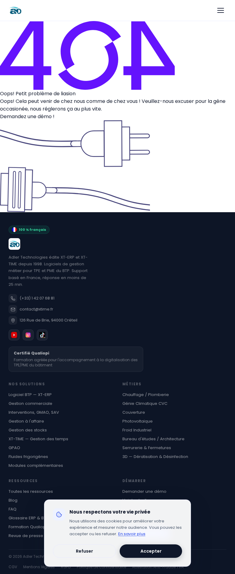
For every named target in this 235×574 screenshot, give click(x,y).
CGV (13, 566)
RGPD (66, 566)
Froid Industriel (136, 430)
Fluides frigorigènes (28, 457)
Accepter (151, 551)
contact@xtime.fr (36, 309)
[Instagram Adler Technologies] (28, 334)
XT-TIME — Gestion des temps (38, 439)
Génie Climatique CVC (144, 403)
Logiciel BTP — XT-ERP (30, 395)
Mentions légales (39, 566)
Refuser (84, 551)
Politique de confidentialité (101, 566)
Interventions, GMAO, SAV (34, 412)
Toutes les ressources (31, 491)
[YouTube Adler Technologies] (14, 334)
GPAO (14, 448)
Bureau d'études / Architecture (153, 439)
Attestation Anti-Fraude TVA (158, 566)
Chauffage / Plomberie (145, 395)
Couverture (133, 412)
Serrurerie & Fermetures (146, 448)
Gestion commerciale (30, 403)
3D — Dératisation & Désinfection (155, 457)
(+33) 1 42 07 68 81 (37, 298)
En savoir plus (131, 534)
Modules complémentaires (36, 465)
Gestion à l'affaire (26, 421)
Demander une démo (144, 491)
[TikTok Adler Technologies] (42, 334)
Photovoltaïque (137, 421)
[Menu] (220, 10)
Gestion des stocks (28, 430)
